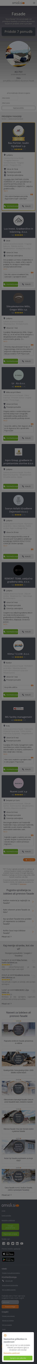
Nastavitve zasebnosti (12, 1353)
